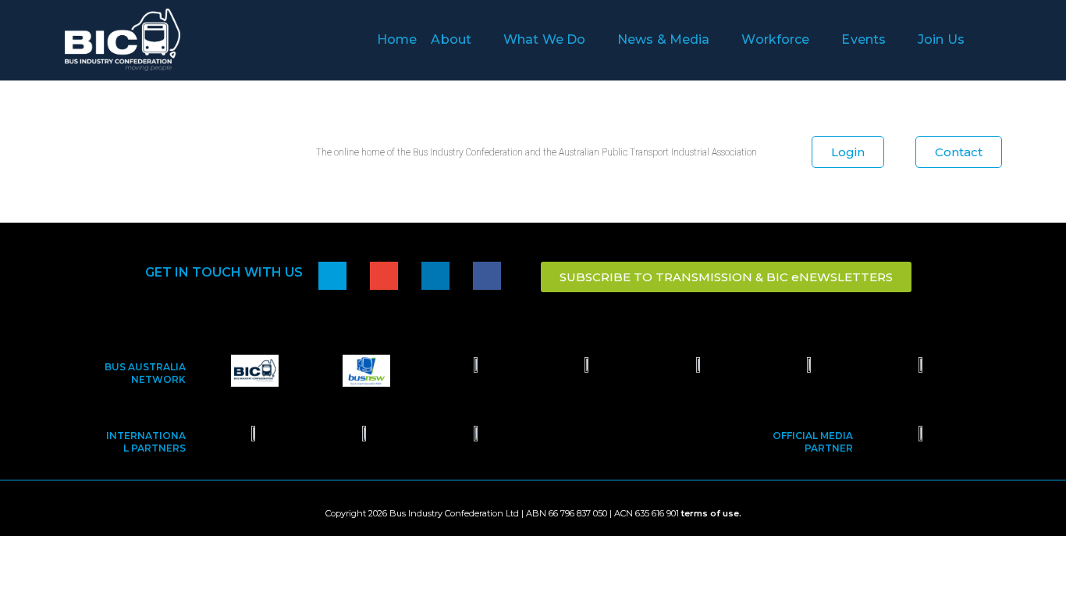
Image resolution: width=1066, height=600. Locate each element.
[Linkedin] (435, 276)
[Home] (332, 276)
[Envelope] (384, 276)
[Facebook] (487, 276)
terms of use (710, 513)
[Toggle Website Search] (1001, 40)
